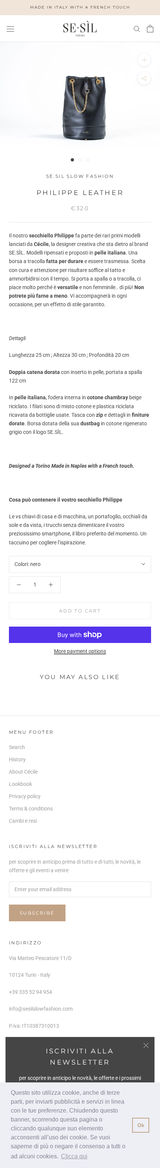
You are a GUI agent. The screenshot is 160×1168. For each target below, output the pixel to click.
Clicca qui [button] (74, 1156)
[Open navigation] (10, 28)
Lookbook (20, 784)
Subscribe (37, 913)
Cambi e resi (23, 821)
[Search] (137, 28)
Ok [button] (140, 1125)
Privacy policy (25, 796)
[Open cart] (150, 28)
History (17, 759)
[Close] (146, 1045)
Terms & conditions (31, 809)
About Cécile (23, 772)
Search (17, 747)
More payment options (80, 651)
